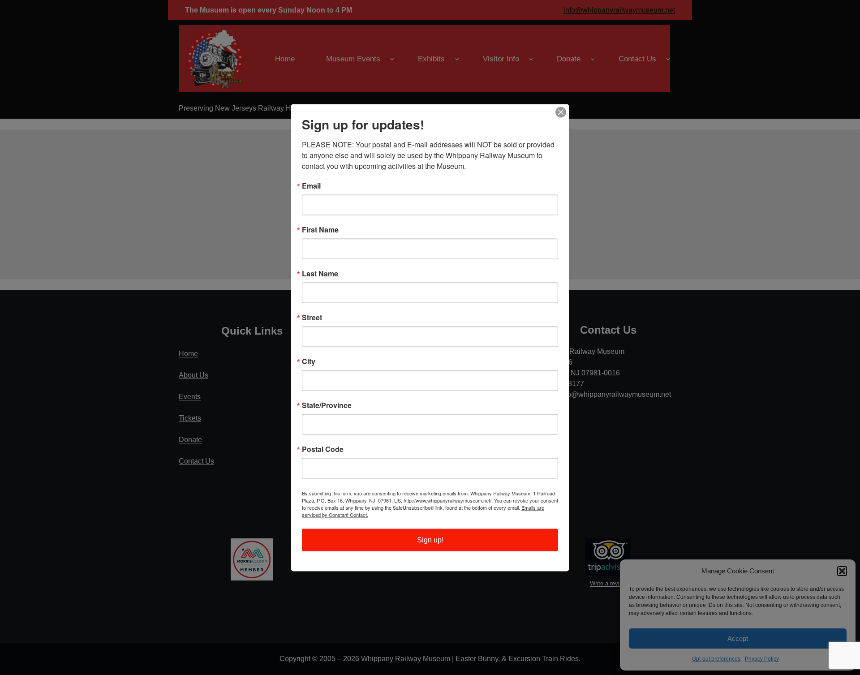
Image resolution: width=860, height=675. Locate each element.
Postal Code (323, 448)
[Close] (560, 112)
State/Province (327, 404)
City (308, 361)
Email (311, 185)
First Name (320, 229)
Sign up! (430, 539)
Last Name (320, 273)
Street (312, 317)
